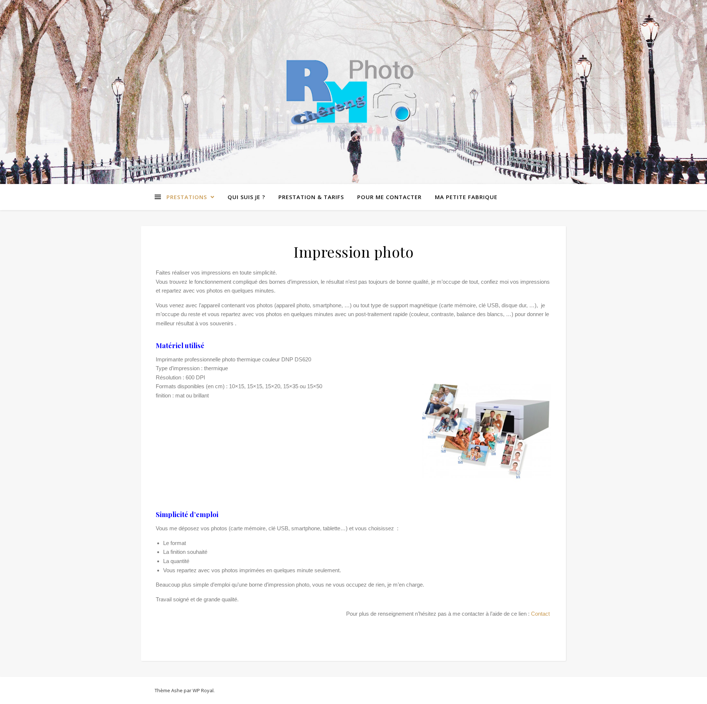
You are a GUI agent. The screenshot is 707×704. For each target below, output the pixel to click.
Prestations (186, 197)
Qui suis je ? (246, 197)
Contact (541, 614)
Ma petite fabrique (466, 197)
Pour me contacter (389, 197)
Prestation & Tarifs (311, 197)
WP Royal (203, 690)
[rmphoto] (353, 92)
